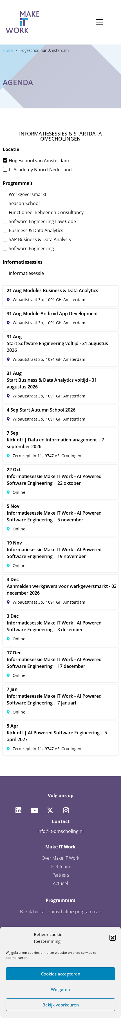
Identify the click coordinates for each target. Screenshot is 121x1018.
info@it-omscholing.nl (60, 831)
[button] (112, 938)
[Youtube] (34, 810)
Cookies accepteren (60, 974)
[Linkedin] (18, 810)
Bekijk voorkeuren (60, 1005)
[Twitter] (50, 810)
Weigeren (60, 989)
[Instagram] (66, 810)
